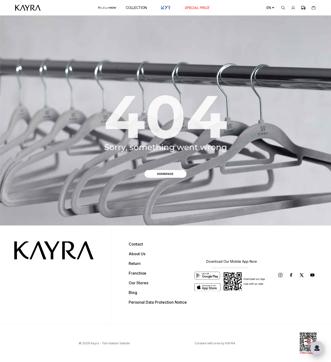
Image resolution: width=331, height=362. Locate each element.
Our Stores (138, 282)
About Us (137, 253)
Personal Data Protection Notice (158, 302)
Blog (133, 292)
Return (135, 263)
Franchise (137, 273)
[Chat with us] (317, 348)
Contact (136, 244)
